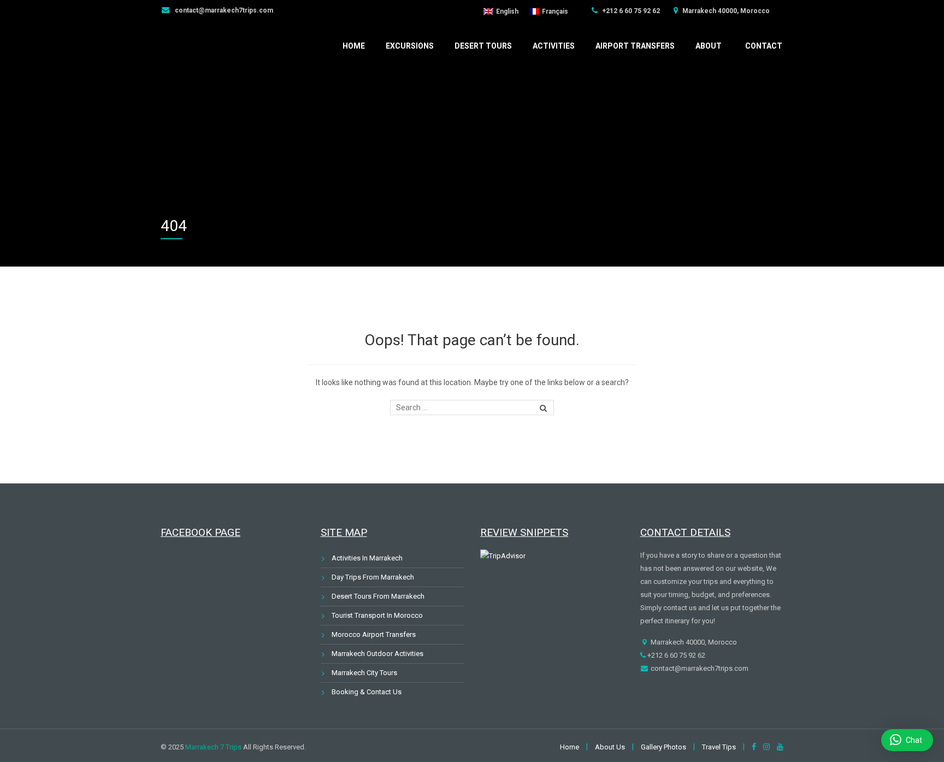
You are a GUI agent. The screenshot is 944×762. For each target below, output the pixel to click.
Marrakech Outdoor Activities (377, 653)
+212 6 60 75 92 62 (630, 11)
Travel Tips (719, 747)
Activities (554, 46)
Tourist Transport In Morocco (377, 615)
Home (354, 46)
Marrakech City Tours (364, 673)
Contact (763, 46)
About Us (610, 747)
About (708, 46)
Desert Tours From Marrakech (378, 596)
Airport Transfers (635, 46)
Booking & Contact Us (367, 692)
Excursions (410, 46)
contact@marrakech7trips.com (223, 10)
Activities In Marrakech (367, 558)
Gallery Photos (663, 747)
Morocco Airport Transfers (374, 634)
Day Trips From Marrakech (373, 577)
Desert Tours (483, 46)
